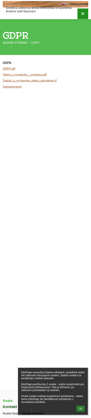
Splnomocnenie (12, 86)
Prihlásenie (79, 4)
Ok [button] (80, 408)
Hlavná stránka (15, 42)
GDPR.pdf (9, 68)
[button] (82, 13)
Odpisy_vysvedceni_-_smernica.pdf (25, 74)
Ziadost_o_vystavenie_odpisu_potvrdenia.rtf (30, 80)
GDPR (35, 42)
